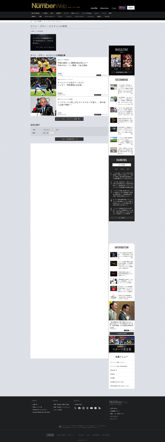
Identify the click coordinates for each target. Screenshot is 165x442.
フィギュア (69, 16)
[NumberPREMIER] (122, 8)
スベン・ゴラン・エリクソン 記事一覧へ (68, 119)
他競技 (99, 16)
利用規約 (112, 374)
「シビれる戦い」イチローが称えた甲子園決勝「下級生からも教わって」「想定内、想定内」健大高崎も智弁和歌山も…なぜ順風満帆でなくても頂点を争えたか (123, 176)
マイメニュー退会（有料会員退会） (119, 366)
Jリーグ (66, 13)
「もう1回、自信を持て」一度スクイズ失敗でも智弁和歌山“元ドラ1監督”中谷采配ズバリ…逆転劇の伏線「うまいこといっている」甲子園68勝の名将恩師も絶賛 (123, 184)
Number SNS (78, 404)
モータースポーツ (49, 16)
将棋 (40, 16)
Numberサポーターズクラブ (40, 409)
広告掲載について (115, 411)
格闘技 (33, 16)
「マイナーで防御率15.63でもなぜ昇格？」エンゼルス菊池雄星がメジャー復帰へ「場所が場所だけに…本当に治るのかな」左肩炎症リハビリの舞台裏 (123, 211)
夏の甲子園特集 (35, 13)
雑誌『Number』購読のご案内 (61, 404)
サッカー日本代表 (86, 13)
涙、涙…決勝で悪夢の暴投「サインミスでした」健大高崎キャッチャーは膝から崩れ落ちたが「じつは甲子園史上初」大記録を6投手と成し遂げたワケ (123, 202)
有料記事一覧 (113, 370)
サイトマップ (114, 419)
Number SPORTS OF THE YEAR (41, 412)
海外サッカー (74, 13)
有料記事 (107, 16)
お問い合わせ (114, 408)
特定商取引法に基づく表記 (117, 382)
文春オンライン (71, 435)
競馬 (110, 13)
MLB (52, 13)
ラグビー (60, 16)
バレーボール (90, 16)
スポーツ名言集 (38, 21)
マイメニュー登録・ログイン (117, 362)
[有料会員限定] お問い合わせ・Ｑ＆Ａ (119, 386)
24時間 (122, 169)
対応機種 (112, 378)
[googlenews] (95, 408)
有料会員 (131, 7)
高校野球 (58, 13)
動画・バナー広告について (117, 413)
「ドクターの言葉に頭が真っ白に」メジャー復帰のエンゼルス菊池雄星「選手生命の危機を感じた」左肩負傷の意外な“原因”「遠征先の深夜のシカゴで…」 (123, 193)
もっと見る (122, 217)
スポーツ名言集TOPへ (68, 139)
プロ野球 (45, 13)
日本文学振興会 (105, 435)
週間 (128, 169)
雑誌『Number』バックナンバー (62, 407)
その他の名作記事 (121, 333)
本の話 (87, 435)
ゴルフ (96, 13)
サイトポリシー (114, 416)
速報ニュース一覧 (37, 407)
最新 (116, 169)
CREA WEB (81, 435)
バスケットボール (79, 16)
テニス (104, 13)
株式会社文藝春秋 (61, 435)
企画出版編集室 (95, 435)
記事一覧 (35, 404)
